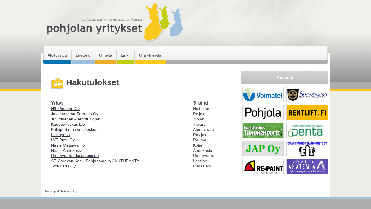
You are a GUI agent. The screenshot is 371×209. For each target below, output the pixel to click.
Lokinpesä (60, 134)
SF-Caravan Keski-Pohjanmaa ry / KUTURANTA (95, 160)
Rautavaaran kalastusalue (75, 155)
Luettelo (83, 55)
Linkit (125, 55)
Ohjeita (105, 55)
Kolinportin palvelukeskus (74, 129)
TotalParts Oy (63, 166)
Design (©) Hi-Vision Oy (60, 191)
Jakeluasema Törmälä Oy (74, 113)
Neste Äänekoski (66, 150)
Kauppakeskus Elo (68, 124)
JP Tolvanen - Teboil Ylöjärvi (76, 119)
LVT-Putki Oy (63, 140)
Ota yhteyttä (150, 55)
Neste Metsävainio (68, 145)
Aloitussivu (57, 55)
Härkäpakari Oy (65, 108)
